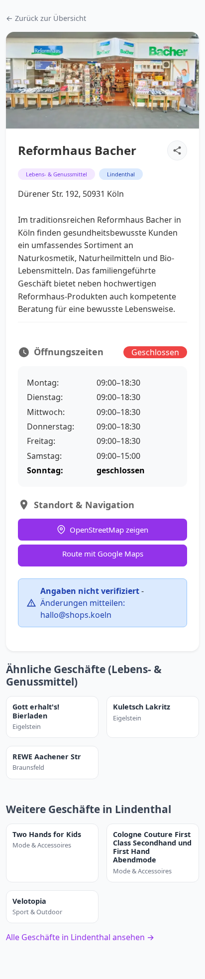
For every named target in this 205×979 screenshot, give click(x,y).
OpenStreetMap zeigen (109, 530)
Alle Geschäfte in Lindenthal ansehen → (80, 937)
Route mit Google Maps (102, 554)
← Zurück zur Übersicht (46, 18)
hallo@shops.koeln (75, 614)
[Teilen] (177, 150)
